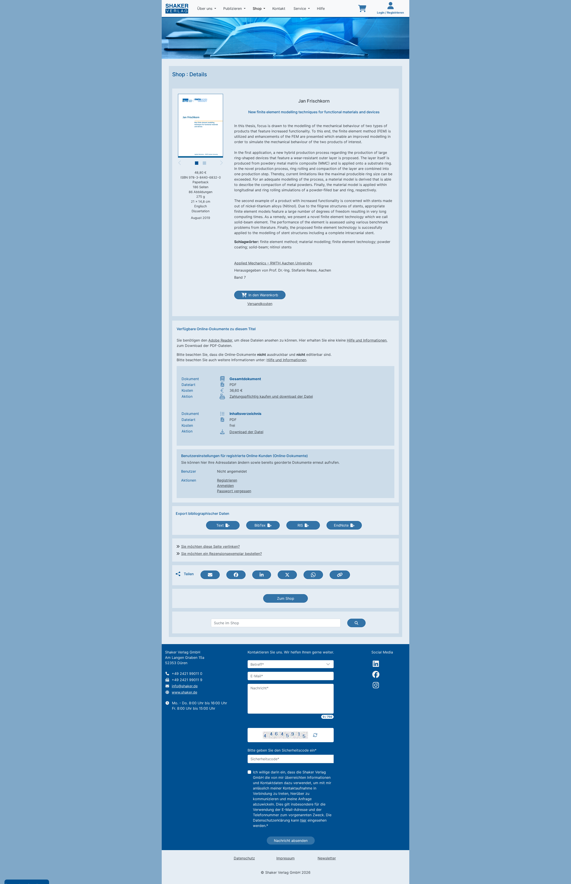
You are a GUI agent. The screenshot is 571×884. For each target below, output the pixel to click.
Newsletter (327, 858)
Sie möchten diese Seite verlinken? (210, 546)
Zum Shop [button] (285, 598)
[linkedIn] (375, 663)
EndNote (341, 525)
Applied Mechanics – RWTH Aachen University (273, 263)
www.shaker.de (184, 692)
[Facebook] (375, 674)
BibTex (260, 525)
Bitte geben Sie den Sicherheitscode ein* (282, 750)
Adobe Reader (220, 340)
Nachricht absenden (291, 840)
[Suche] (356, 623)
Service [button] (300, 8)
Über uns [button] (205, 8)
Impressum (285, 858)
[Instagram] (375, 685)
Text (220, 525)
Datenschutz (244, 858)
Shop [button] (260, 8)
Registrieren (227, 480)
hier (303, 820)
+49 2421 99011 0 (187, 673)
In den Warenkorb (263, 295)
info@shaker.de (185, 686)
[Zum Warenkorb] (362, 8)
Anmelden (225, 485)
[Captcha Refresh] (315, 735)
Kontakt (279, 8)
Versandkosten (259, 303)
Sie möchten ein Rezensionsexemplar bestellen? (221, 553)
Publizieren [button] (233, 8)
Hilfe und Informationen (367, 340)
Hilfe (321, 8)
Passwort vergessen (234, 491)
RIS (300, 525)
